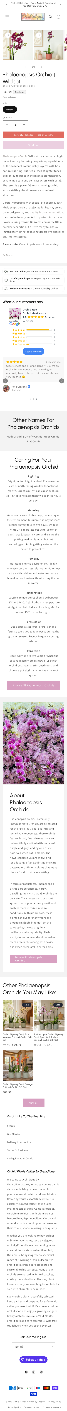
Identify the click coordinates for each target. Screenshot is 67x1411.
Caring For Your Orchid (20, 1158)
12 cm (11, 110)
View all (33, 1102)
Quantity (7, 117)
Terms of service (31, 1407)
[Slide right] (41, 67)
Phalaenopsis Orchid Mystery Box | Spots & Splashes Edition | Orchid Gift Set (48, 1037)
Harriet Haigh (19, 390)
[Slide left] (26, 67)
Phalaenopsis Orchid (15, 156)
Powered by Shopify (35, 1401)
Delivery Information (19, 1142)
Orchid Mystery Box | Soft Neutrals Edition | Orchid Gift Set (17, 1037)
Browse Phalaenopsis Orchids (28, 958)
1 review (16, 393)
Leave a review (33, 351)
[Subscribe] (51, 1347)
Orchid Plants (19, 1401)
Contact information (52, 1407)
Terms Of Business (17, 1150)
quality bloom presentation (46, 212)
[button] (7, 17)
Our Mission (14, 1134)
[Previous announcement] (7, 5)
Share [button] (9, 255)
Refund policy (14, 1407)
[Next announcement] (60, 5)
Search (11, 1125)
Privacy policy (54, 1401)
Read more (11, 380)
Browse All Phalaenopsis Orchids (33, 685)
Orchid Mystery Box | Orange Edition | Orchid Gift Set (18, 1085)
